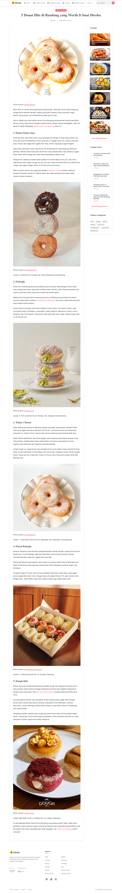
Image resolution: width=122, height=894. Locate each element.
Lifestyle (98, 221)
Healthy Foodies (54, 3)
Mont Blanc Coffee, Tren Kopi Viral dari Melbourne (101, 164)
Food (92, 221)
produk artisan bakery (45, 692)
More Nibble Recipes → (100, 138)
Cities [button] (28, 3)
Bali (62, 867)
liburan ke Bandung (64, 829)
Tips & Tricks (101, 224)
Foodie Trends (40, 3)
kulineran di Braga (55, 170)
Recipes (105, 221)
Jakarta (63, 857)
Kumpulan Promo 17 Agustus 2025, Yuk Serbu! (101, 185)
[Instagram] (46, 879)
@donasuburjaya (30, 270)
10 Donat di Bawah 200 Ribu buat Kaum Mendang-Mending (102, 196)
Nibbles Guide (79, 3)
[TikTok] (51, 879)
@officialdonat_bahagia (33, 669)
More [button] (90, 3)
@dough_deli (29, 813)
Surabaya (64, 863)
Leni (54, 20)
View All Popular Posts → (100, 206)
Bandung (64, 860)
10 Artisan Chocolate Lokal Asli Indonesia (102, 154)
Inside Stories (94, 231)
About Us (23, 889)
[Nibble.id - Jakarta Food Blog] (16, 3)
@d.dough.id (29, 411)
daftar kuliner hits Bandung (44, 126)
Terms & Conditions (14, 889)
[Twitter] (56, 879)
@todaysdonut (29, 104)
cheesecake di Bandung (45, 300)
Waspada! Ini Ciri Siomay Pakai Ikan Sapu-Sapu (101, 175)
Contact (30, 889)
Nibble (100, 889)
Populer (67, 3)
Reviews (93, 224)
